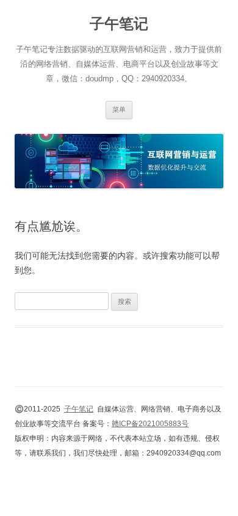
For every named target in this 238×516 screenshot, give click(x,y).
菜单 (119, 109)
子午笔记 (119, 23)
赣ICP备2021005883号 (150, 423)
